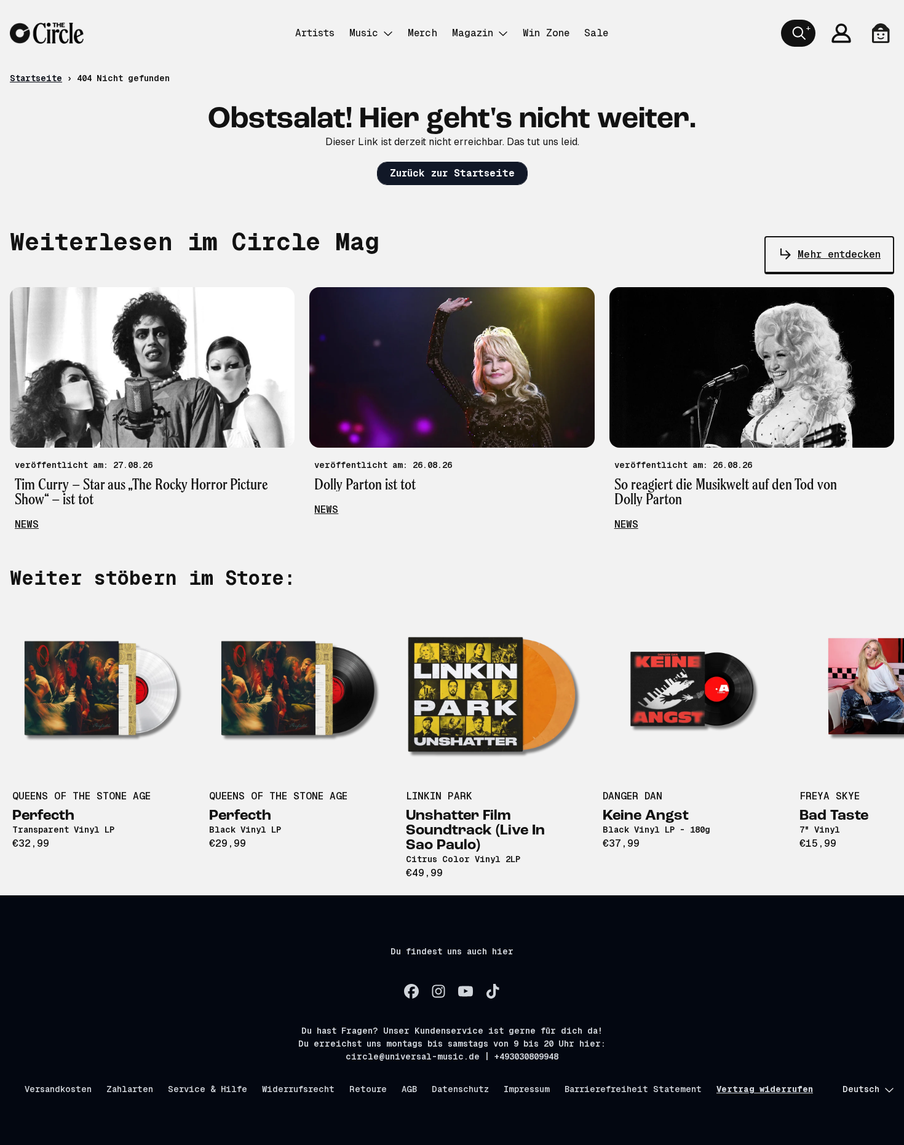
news (27, 524)
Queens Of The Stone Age (81, 796)
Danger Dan (632, 796)
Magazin (472, 33)
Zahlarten (129, 1089)
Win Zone (546, 33)
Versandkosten (58, 1089)
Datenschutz (460, 1089)
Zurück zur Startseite (452, 173)
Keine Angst (646, 816)
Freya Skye (829, 796)
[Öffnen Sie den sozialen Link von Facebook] (411, 991)
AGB (409, 1089)
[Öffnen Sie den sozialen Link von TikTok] (492, 991)
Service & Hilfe (207, 1089)
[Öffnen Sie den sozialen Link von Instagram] (438, 991)
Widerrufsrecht (298, 1089)
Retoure (368, 1089)
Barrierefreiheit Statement (633, 1089)
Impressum (527, 1089)
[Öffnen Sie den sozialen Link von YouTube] (465, 991)
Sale (596, 33)
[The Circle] (47, 33)
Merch (422, 33)
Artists (315, 33)
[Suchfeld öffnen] (798, 33)
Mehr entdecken (839, 254)
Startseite (36, 78)
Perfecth (43, 816)
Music (363, 33)
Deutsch (861, 1089)
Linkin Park (439, 796)
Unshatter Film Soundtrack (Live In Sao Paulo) (475, 831)
